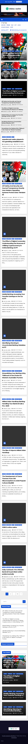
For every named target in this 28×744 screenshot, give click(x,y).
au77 (15, 25)
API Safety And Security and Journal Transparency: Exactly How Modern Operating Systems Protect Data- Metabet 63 (13, 190)
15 (17, 594)
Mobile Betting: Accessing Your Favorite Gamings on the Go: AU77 (12, 115)
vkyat (12, 25)
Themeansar (14, 737)
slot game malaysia (5, 27)
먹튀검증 (8, 25)
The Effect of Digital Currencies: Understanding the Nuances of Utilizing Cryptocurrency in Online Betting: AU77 (12, 110)
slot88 (11, 27)
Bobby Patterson (18, 57)
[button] (23, 19)
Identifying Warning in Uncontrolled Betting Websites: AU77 (11, 122)
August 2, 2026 (8, 57)
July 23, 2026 (6, 118)
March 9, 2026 (7, 529)
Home (2, 740)
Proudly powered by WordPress (9, 735)
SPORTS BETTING (18, 51)
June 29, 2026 (7, 408)
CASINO (4, 51)
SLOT (13, 51)
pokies (19, 25)
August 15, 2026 (8, 75)
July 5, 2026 (6, 131)
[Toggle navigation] (26, 20)
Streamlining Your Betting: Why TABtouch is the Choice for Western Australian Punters (13, 130)
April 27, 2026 (7, 455)
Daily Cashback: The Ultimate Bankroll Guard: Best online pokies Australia (13, 572)
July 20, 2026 (6, 125)
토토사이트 (3, 25)
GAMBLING (9, 51)
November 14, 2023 (8, 144)
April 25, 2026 (7, 485)
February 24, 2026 (8, 576)
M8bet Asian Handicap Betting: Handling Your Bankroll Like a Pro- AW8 (13, 404)
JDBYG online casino (9, 527)
